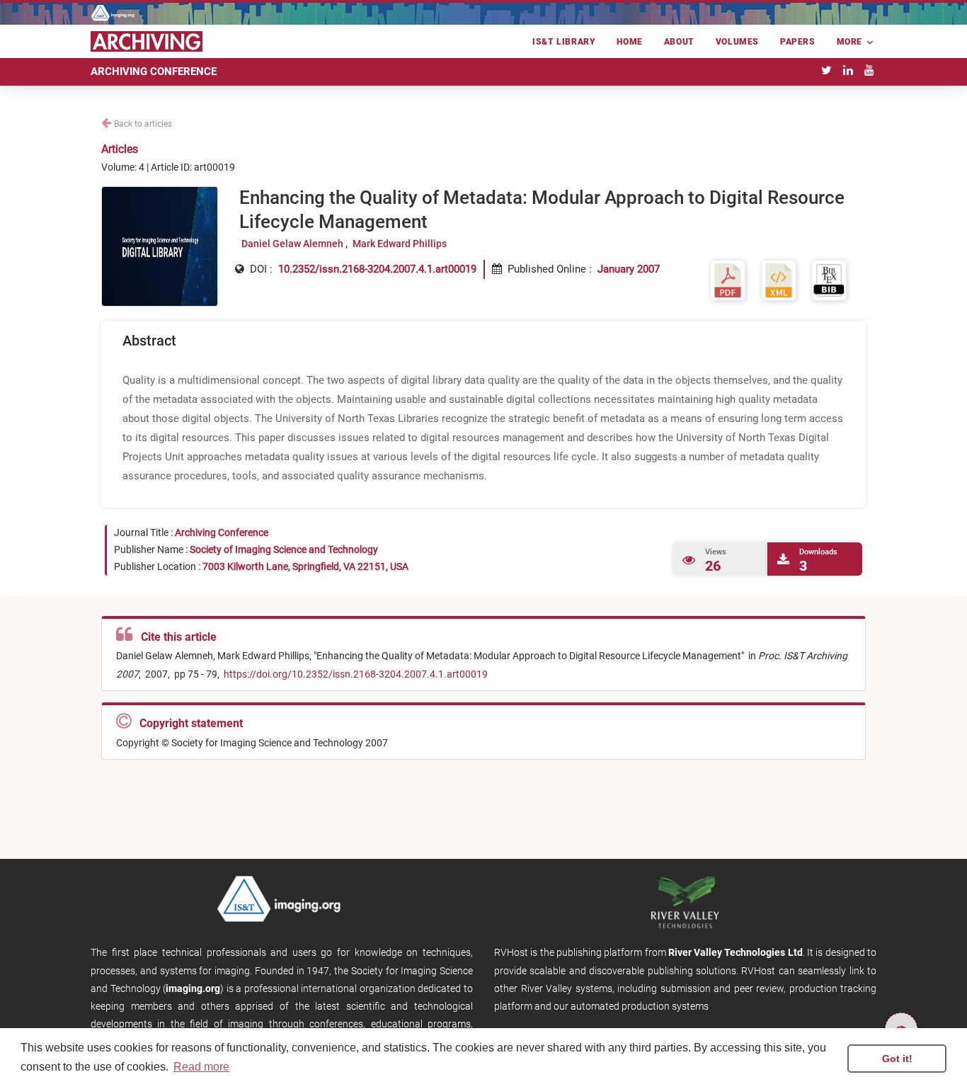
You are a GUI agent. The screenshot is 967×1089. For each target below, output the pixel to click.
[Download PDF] (727, 279)
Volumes (737, 42)
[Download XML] (778, 279)
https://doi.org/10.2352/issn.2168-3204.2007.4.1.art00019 (355, 674)
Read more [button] (201, 1067)
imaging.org (193, 988)
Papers (798, 42)
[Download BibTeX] (829, 279)
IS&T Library (563, 42)
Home (629, 42)
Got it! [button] (897, 1058)
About (679, 42)
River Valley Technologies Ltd (735, 952)
